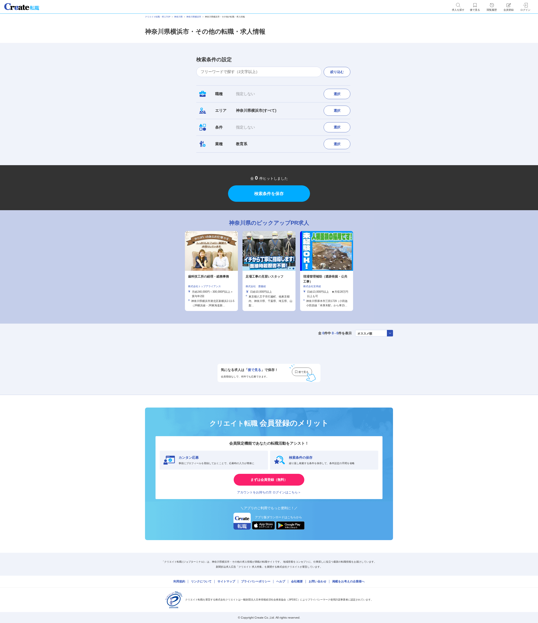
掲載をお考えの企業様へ (348, 581)
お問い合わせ (317, 581)
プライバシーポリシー (255, 581)
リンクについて (201, 581)
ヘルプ (280, 581)
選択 (337, 94)
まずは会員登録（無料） (269, 479)
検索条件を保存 (269, 193)
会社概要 (297, 581)
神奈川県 (178, 17)
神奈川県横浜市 (193, 17)
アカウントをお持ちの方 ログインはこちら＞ (269, 492)
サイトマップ (226, 581)
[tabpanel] (269, 271)
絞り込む (337, 72)
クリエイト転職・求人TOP (157, 17)
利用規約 (179, 581)
